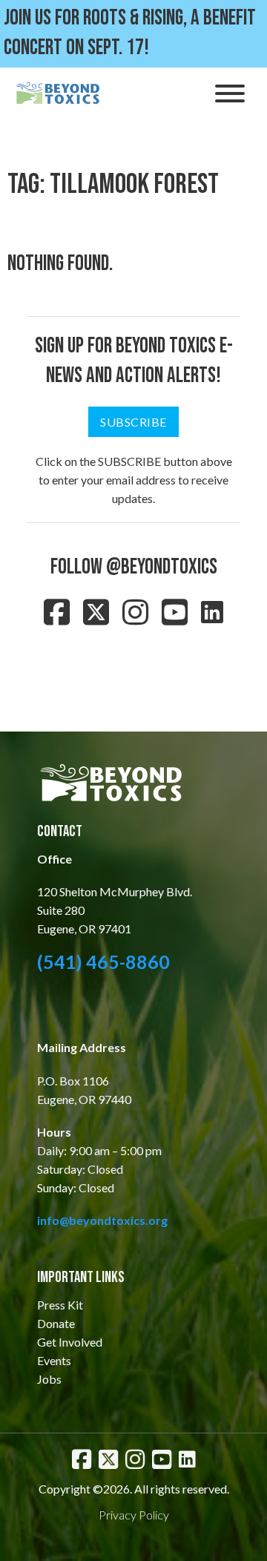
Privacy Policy (134, 1515)
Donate (56, 1323)
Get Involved (69, 1342)
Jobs (49, 1379)
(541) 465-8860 (103, 961)
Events (54, 1360)
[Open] (230, 93)
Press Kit (60, 1305)
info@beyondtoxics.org (102, 1220)
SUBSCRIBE (133, 422)
